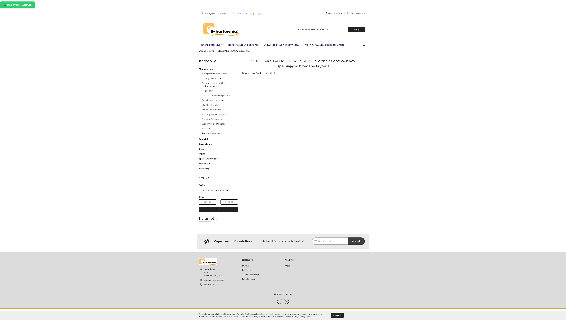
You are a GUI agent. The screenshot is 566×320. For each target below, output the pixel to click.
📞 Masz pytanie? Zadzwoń (18, 5)
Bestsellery (204, 168)
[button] (247, 260)
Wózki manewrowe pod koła (216, 95)
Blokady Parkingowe (212, 119)
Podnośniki (208, 90)
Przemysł (204, 163)
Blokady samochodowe (214, 114)
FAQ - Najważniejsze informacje (323, 45)
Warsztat (203, 139)
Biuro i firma (205, 144)
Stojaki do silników (211, 109)
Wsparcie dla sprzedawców (281, 45)
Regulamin (246, 270)
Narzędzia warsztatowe (214, 73)
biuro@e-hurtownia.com (214, 280)
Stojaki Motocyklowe (212, 100)
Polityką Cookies (244, 314)
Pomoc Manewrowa (212, 133)
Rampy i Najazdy (211, 78)
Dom (201, 149)
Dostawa (245, 266)
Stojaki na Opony (211, 105)
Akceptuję (337, 315)
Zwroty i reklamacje (250, 275)
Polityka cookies (249, 279)
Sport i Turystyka (208, 159)
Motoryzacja (205, 69)
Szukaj (218, 210)
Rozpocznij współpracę (243, 45)
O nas (287, 266)
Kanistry (206, 128)
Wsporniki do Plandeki (213, 123)
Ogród (202, 154)
